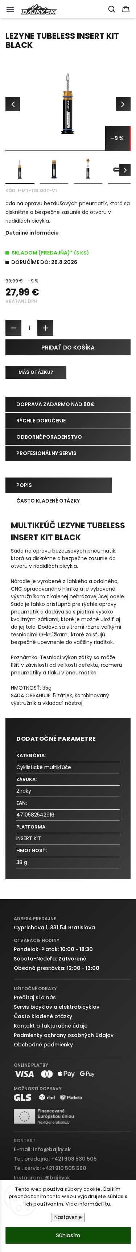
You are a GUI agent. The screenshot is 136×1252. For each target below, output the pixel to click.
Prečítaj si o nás (35, 997)
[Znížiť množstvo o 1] (13, 328)
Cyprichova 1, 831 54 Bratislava (54, 927)
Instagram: (42, 1177)
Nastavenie (68, 1217)
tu (107, 1204)
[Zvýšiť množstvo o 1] (45, 328)
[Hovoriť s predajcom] (35, 372)
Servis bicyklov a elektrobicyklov (56, 1007)
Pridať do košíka (68, 347)
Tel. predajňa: (55, 1158)
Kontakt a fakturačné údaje (50, 1025)
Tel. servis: (50, 1168)
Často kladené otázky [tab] (48, 500)
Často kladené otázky (43, 1016)
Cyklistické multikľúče (43, 767)
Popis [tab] (24, 485)
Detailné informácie (32, 232)
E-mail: (42, 1149)
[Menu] (12, 11)
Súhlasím (68, 1235)
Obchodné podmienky (43, 1044)
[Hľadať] (112, 9)
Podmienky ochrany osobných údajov (64, 1035)
